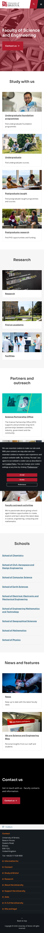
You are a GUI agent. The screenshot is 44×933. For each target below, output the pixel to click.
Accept (22, 475)
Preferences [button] (32, 467)
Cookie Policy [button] (10, 464)
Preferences (22, 484)
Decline (22, 480)
